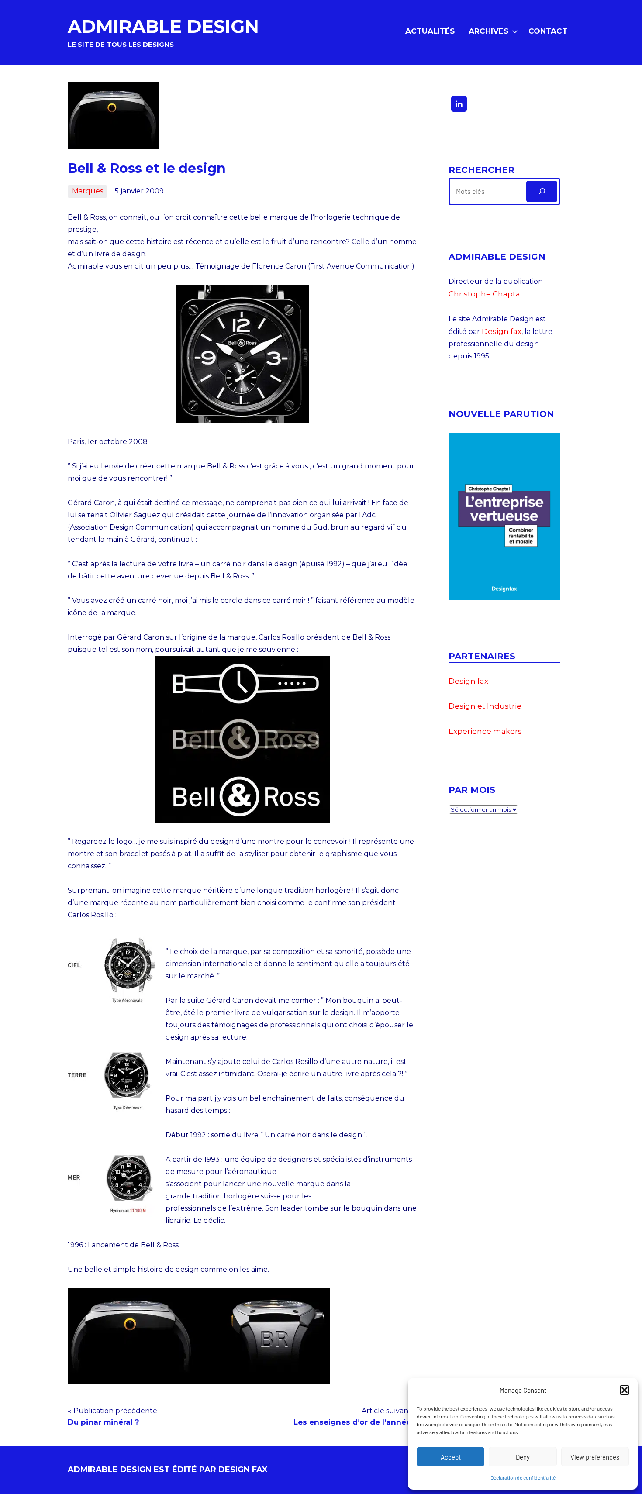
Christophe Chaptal (485, 293)
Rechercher (481, 170)
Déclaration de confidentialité (523, 1477)
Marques (87, 191)
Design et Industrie (485, 706)
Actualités (430, 31)
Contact (547, 31)
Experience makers (485, 731)
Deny (523, 1457)
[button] (624, 1390)
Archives (488, 31)
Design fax (501, 331)
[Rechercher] (541, 191)
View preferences (594, 1457)
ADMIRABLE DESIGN (163, 26)
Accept (451, 1457)
